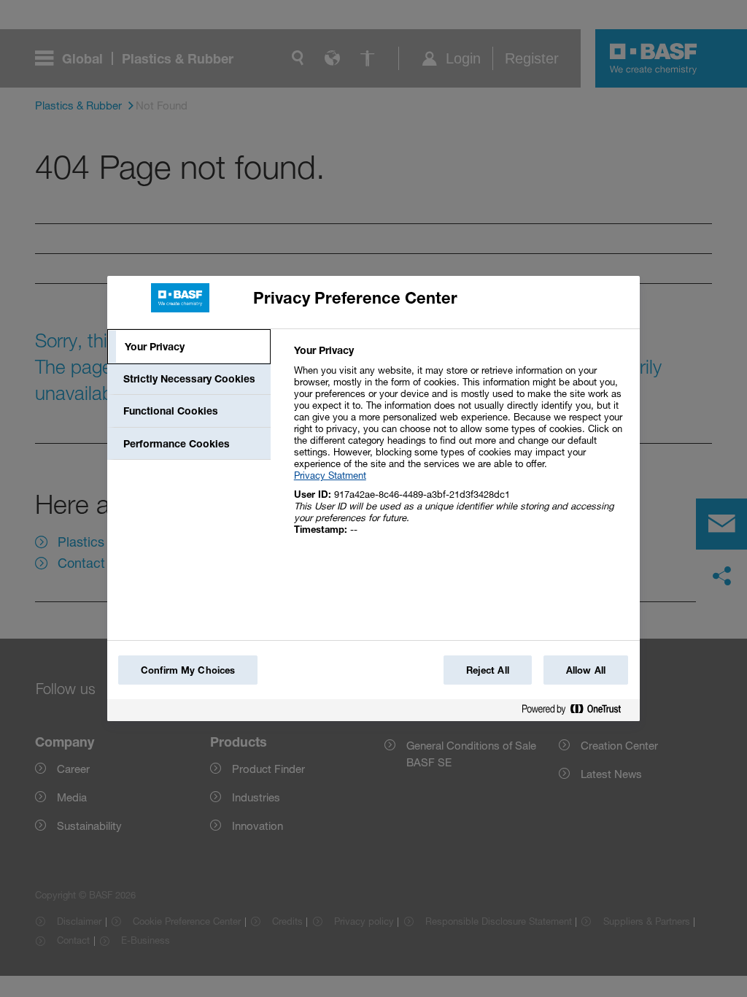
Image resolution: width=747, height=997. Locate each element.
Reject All (487, 670)
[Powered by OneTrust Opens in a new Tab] (577, 712)
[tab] (189, 347)
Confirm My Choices (188, 670)
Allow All (585, 670)
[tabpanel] (461, 448)
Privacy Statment (330, 475)
